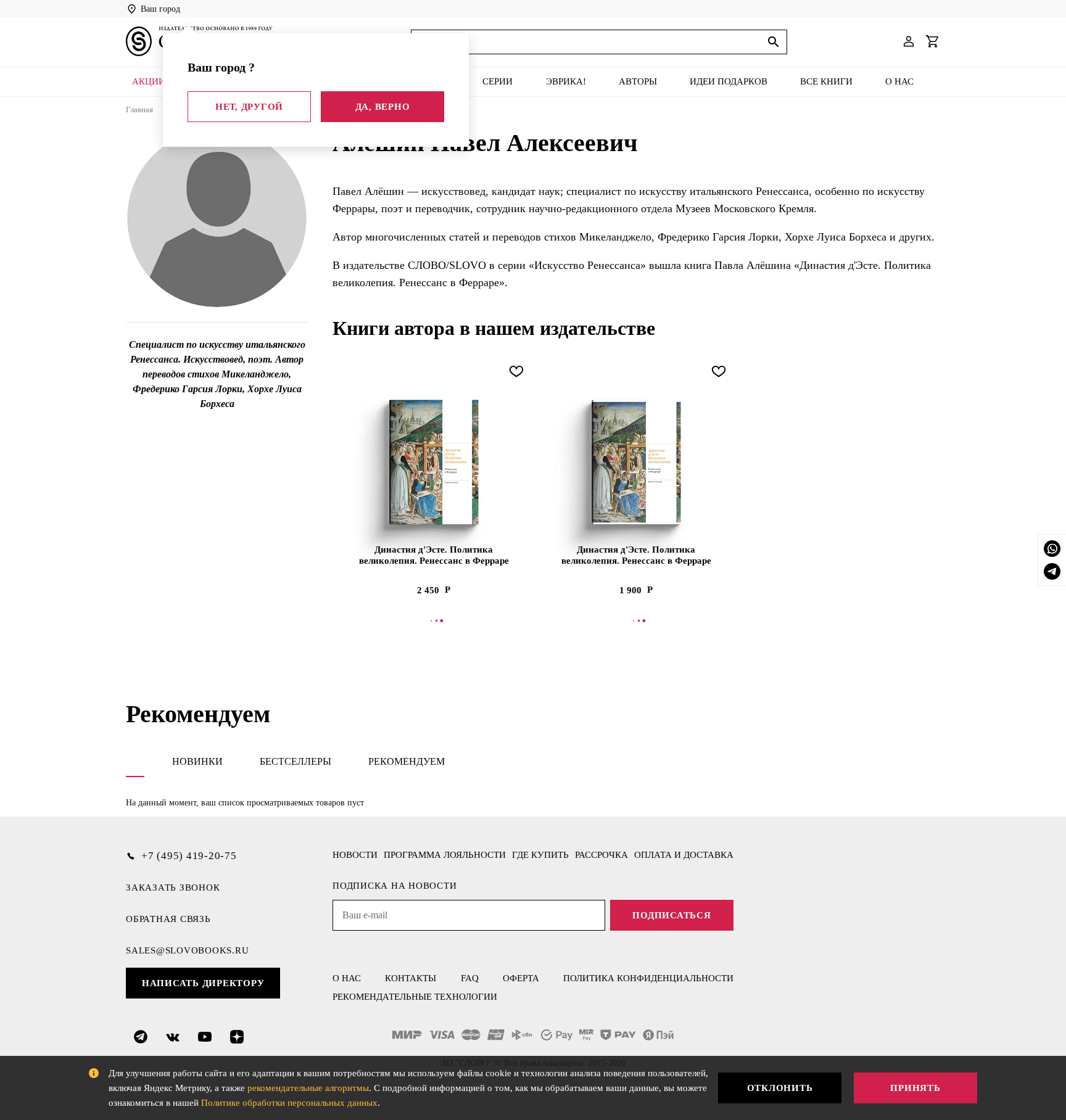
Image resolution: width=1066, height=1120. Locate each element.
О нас (899, 81)
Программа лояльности (445, 855)
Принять (915, 1088)
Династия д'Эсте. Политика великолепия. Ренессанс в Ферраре (434, 555)
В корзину (433, 620)
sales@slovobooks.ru (187, 950)
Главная (139, 109)
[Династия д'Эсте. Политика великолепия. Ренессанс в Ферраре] (433, 462)
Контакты (410, 978)
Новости (355, 855)
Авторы (638, 81)
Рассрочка (601, 855)
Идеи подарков (728, 81)
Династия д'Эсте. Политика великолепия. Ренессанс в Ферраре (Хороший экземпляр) (636, 556)
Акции (148, 81)
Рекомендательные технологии (415, 997)
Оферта (521, 978)
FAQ (470, 978)
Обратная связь (168, 919)
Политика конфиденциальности (648, 978)
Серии (497, 81)
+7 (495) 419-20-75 (189, 856)
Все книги (826, 81)
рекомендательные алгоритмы (308, 1088)
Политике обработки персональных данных (289, 1103)
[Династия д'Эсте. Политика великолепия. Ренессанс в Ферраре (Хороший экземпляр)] (636, 462)
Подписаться (671, 915)
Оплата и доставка (683, 855)
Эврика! (566, 81)
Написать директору (203, 983)
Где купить (540, 855)
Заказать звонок (173, 887)
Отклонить (780, 1088)
